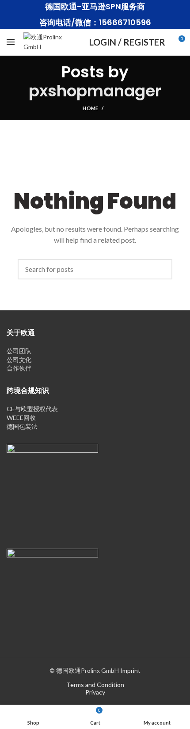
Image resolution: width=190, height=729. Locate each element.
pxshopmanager (95, 91)
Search (161, 269)
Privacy (95, 692)
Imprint (130, 670)
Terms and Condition (95, 684)
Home (90, 108)
